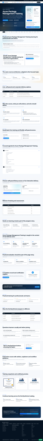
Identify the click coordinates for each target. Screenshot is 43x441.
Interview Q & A (14, 423)
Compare (32, 423)
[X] (26, 439)
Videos (35, 423)
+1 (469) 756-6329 (29, 345)
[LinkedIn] (27, 439)
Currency (36, 0)
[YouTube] (23, 439)
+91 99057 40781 (32, 0)
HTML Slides (4, 423)
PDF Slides (7, 423)
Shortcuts (21, 423)
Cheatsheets (10, 423)
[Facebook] (24, 439)
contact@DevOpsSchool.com (26, 0)
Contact (39, 2)
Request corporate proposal (30, 58)
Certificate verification (6, 277)
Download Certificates (28, 423)
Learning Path (18, 423)
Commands (24, 423)
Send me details (29, 413)
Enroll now (30, 20)
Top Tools (37, 423)
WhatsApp (41, 439)
